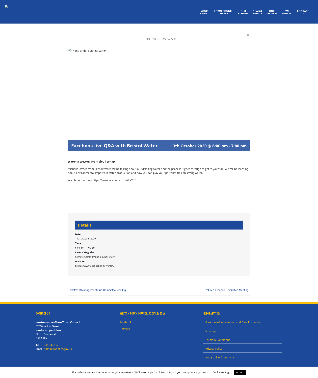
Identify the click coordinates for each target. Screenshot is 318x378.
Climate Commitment (87, 256)
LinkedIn (125, 329)
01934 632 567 (49, 345)
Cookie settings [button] (221, 372)
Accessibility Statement (219, 357)
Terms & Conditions (217, 340)
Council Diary (107, 256)
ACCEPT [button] (240, 372)
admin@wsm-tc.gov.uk (58, 349)
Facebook (126, 322)
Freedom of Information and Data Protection (233, 322)
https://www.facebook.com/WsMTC (94, 265)
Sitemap (210, 331)
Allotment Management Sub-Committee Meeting (98, 290)
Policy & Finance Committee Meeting (226, 290)
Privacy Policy (213, 348)
